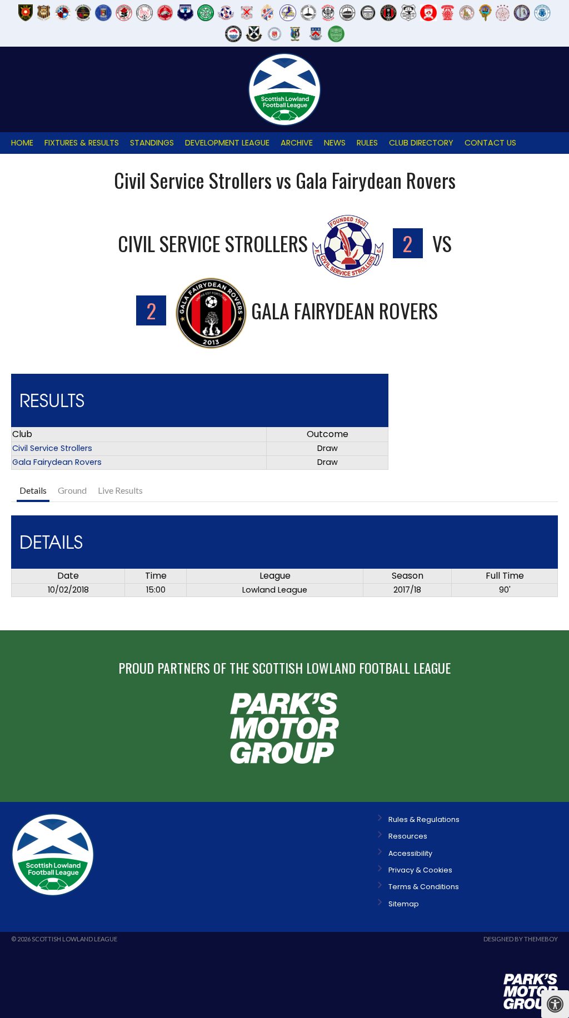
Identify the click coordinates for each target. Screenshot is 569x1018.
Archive (297, 142)
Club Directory (421, 142)
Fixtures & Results (81, 142)
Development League (227, 142)
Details (33, 490)
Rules (367, 142)
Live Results (120, 490)
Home (22, 142)
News (335, 142)
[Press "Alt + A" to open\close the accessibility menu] (555, 1004)
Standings (152, 142)
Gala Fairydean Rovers (57, 462)
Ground (72, 490)
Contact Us (490, 142)
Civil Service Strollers (52, 448)
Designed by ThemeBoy (520, 938)
